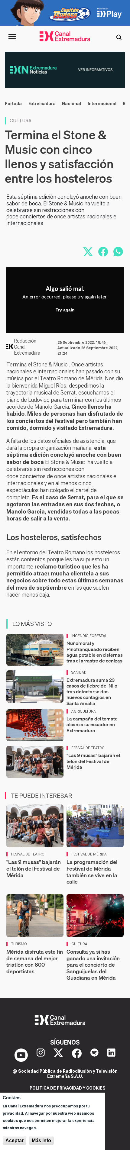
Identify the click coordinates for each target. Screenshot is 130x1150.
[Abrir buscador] (118, 36)
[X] (58, 1055)
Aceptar (14, 1140)
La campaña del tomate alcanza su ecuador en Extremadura (92, 724)
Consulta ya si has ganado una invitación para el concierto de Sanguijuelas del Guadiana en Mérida (93, 964)
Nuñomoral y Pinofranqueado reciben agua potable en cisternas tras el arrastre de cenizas (95, 652)
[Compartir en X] (88, 251)
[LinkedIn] (111, 1055)
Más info (41, 1140)
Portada (13, 103)
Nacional (71, 103)
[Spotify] (94, 1055)
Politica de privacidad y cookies (68, 1088)
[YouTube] (21, 1055)
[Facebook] (77, 1055)
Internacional (102, 103)
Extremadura (42, 103)
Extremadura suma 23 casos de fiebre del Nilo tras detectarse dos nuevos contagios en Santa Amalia (92, 691)
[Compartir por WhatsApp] (118, 251)
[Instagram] (41, 1055)
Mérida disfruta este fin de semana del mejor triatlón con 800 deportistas (34, 961)
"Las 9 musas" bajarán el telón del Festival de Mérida (93, 761)
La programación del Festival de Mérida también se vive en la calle (92, 872)
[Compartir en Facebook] (103, 251)
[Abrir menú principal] (12, 36)
